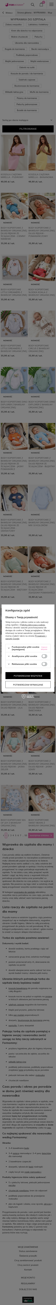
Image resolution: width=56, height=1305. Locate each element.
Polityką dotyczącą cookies (32, 625)
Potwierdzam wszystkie (28, 675)
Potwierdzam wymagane (28, 684)
